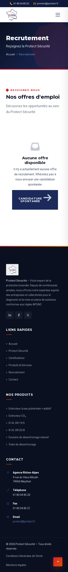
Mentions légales (16, 565)
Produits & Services (20, 365)
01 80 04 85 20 (21, 3)
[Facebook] (19, 315)
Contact (13, 379)
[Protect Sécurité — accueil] (11, 15)
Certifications (17, 358)
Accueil (10, 54)
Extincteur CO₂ (17, 415)
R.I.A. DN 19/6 (17, 422)
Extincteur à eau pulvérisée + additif (30, 408)
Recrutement (17, 372)
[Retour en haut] (57, 561)
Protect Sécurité (18, 350)
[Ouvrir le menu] (58, 15)
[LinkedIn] (10, 315)
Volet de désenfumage (22, 444)
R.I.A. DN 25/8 (17, 430)
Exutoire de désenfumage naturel (29, 437)
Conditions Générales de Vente (24, 555)
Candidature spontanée (30, 200)
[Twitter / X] (28, 315)
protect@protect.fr (47, 3)
